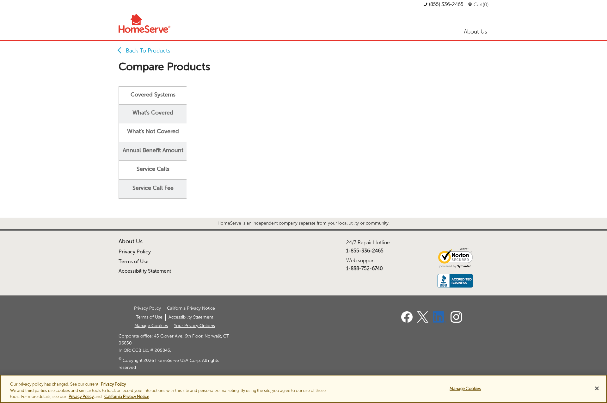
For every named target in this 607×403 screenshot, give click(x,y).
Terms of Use (134, 261)
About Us (131, 241)
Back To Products (148, 50)
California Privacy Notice (191, 308)
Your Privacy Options (194, 325)
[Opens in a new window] (407, 321)
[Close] (597, 388)
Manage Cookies (151, 325)
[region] (303, 389)
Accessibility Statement (145, 271)
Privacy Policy (135, 252)
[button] (443, 4)
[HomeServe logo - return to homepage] (145, 23)
